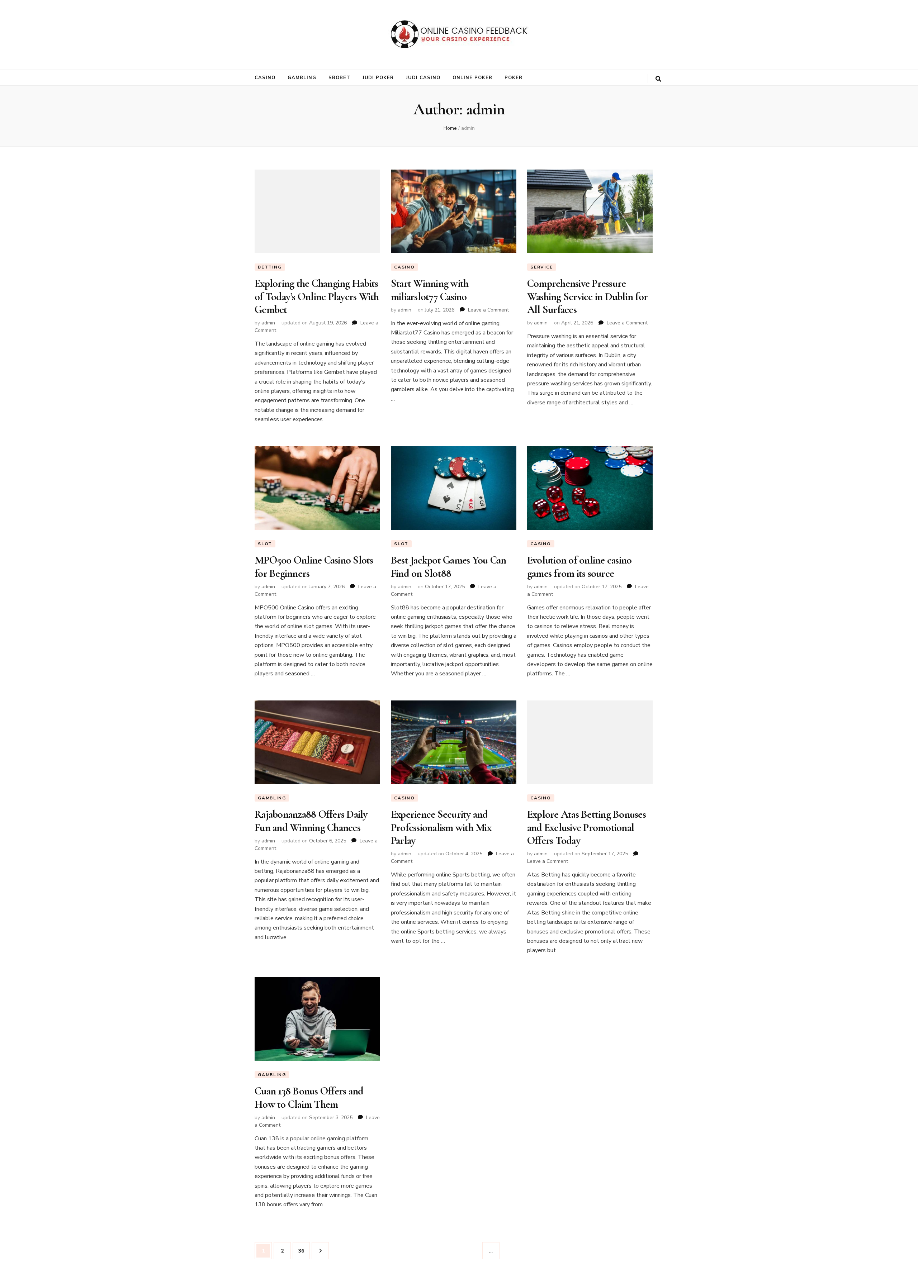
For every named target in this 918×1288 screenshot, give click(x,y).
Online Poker (472, 78)
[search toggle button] (658, 79)
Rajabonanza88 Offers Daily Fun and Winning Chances (311, 821)
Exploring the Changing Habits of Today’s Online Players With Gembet (317, 296)
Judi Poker (378, 78)
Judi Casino (423, 78)
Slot (265, 544)
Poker (513, 78)
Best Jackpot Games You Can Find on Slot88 (448, 566)
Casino (265, 78)
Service (541, 267)
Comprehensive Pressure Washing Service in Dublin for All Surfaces (587, 296)
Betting (270, 267)
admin (268, 322)
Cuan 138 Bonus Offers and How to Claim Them (309, 1097)
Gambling (302, 78)
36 (304, 1250)
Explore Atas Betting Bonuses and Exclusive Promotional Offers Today (586, 827)
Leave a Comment (488, 309)
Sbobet (339, 78)
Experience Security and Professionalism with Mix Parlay (441, 827)
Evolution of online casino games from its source (579, 566)
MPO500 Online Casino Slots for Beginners (314, 566)
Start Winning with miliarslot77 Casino (430, 290)
